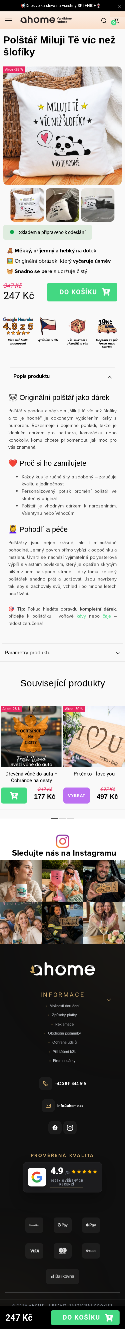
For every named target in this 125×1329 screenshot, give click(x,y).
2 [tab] (62, 818)
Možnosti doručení (64, 1006)
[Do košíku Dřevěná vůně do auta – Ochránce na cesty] (14, 796)
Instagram (70, 1127)
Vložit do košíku (82, 292)
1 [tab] (54, 818)
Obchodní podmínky (64, 1033)
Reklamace (64, 1024)
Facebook (55, 1127)
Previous (6, 745)
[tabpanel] (31, 755)
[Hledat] (104, 20)
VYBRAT (76, 796)
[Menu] (8, 20)
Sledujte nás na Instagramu (64, 853)
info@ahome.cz (70, 1105)
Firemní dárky (64, 1060)
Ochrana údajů (64, 1042)
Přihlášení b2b (64, 1051)
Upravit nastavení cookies (81, 1305)
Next (119, 745)
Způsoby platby (64, 1015)
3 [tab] (70, 818)
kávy (83, 616)
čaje (107, 616)
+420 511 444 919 (70, 1083)
